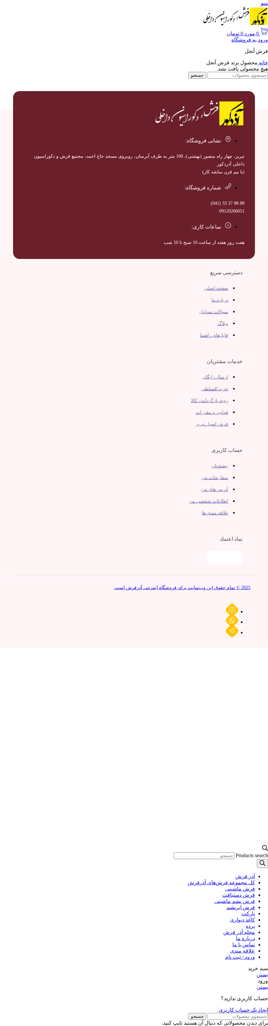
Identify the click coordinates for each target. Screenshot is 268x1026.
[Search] (262, 863)
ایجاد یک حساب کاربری (243, 1010)
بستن (262, 974)
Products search (252, 855)
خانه (263, 62)
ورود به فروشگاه (249, 39)
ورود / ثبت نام (240, 957)
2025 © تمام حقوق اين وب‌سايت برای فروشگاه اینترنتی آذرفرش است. (182, 587)
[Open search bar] (265, 849)
